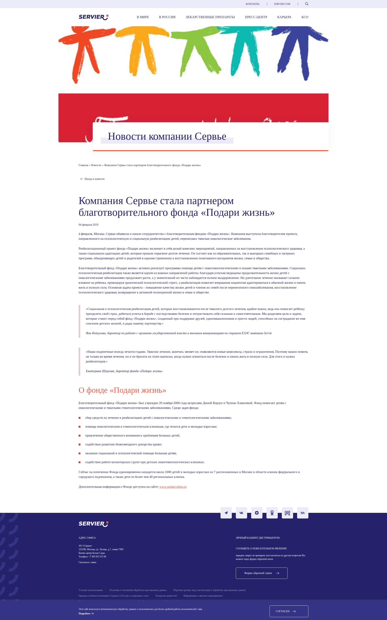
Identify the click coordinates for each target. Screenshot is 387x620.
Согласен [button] (282, 611)
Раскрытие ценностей (166, 595)
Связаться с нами (87, 562)
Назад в (95, 178)
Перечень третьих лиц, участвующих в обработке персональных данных (209, 590)
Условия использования (91, 590)
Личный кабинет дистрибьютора (258, 537)
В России (167, 17)
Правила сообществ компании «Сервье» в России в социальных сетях (114, 595)
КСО (305, 17)
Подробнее (84, 613)
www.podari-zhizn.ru (173, 486)
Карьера (284, 17)
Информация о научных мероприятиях (203, 595)
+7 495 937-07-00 (97, 556)
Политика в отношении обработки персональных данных (138, 590)
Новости (96, 165)
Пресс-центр (256, 17)
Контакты (252, 4)
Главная (83, 165)
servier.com (282, 4)
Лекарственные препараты (210, 17)
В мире (143, 17)
